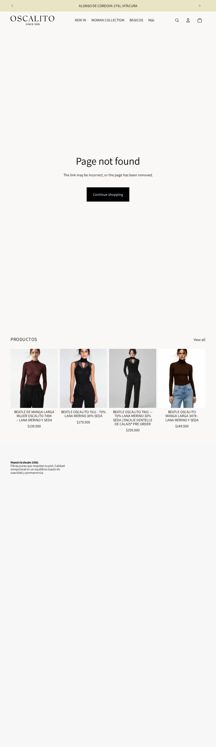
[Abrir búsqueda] (177, 20)
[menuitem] (151, 20)
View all (199, 339)
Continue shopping (108, 194)
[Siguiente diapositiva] (199, 6)
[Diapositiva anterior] (12, 6)
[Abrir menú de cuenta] (188, 20)
